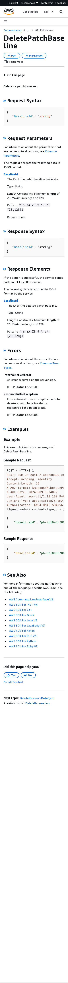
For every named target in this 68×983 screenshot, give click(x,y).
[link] (44, 30)
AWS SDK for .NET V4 (23, 604)
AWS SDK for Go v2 (21, 615)
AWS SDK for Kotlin (22, 630)
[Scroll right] (52, 12)
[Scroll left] (20, 12)
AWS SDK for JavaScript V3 (27, 625)
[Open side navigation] (5, 21)
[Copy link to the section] (4, 100)
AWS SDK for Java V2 (23, 620)
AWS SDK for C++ (20, 610)
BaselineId (23, 116)
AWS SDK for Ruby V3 (23, 646)
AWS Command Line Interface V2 (31, 599)
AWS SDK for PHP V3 (22, 636)
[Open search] (61, 11)
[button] (14, 75)
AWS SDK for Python (22, 641)
